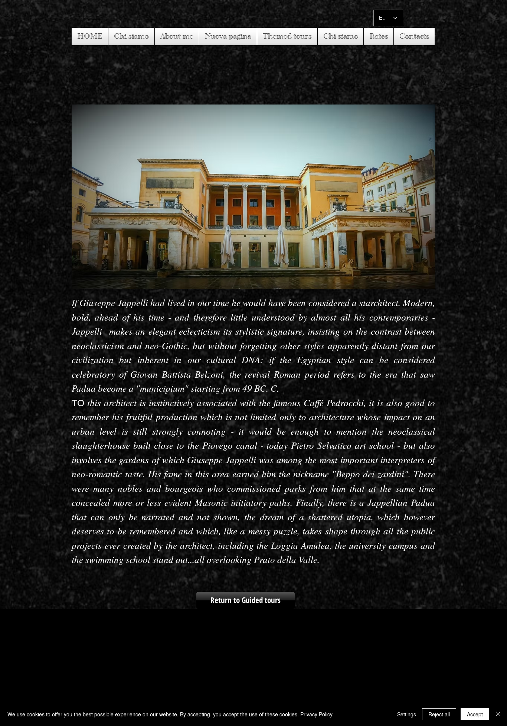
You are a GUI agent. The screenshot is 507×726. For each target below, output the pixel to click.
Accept (475, 714)
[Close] (498, 714)
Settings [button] (406, 714)
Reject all (439, 714)
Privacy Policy (316, 714)
